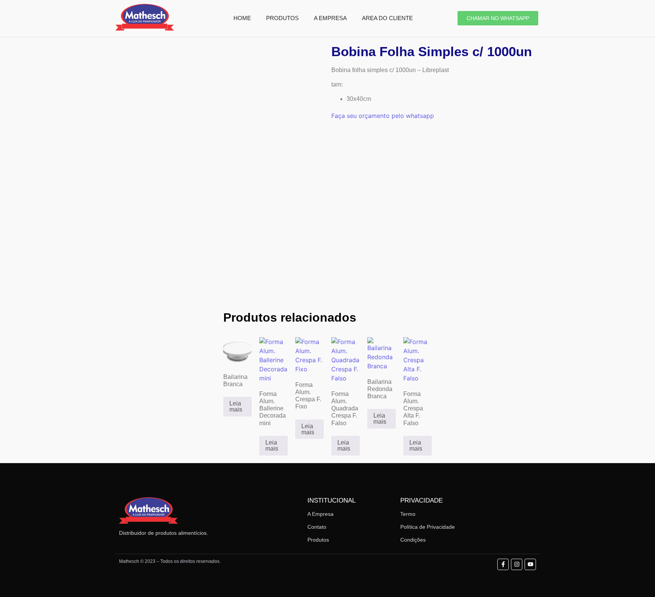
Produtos (318, 540)
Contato (316, 527)
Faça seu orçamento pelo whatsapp (382, 115)
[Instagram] (516, 564)
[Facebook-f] (503, 564)
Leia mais (235, 406)
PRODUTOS (282, 18)
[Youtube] (530, 564)
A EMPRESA (330, 18)
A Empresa (320, 514)
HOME (242, 18)
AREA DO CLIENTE (387, 18)
